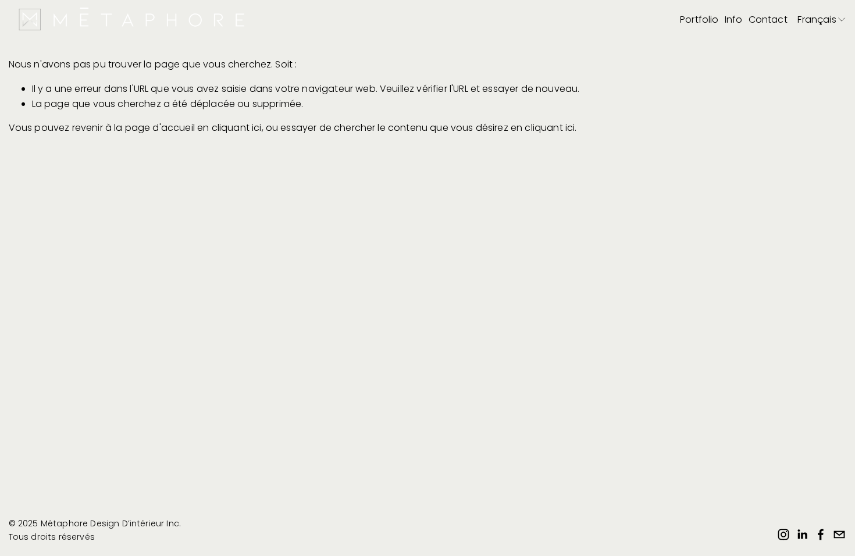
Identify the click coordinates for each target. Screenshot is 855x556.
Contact (768, 19)
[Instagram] (783, 534)
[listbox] (821, 20)
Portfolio (699, 19)
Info (734, 19)
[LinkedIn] (802, 534)
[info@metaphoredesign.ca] (839, 534)
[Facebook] (820, 534)
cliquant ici (237, 127)
